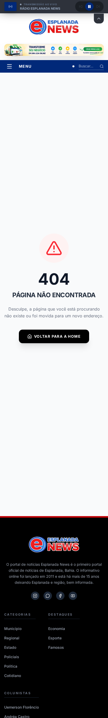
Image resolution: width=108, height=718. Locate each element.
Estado (10, 647)
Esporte (55, 638)
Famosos (56, 647)
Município (12, 628)
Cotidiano (12, 675)
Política (10, 666)
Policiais (11, 657)
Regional (11, 638)
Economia (56, 628)
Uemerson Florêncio (21, 707)
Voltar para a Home (57, 336)
